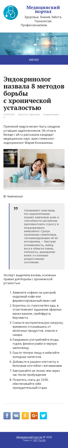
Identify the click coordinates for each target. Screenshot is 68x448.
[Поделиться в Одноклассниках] (25, 415)
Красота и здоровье (29, 114)
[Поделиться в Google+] (34, 415)
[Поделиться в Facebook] (7, 415)
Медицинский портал (43, 9)
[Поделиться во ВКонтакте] (16, 415)
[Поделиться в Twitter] (43, 415)
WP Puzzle (39, 440)
